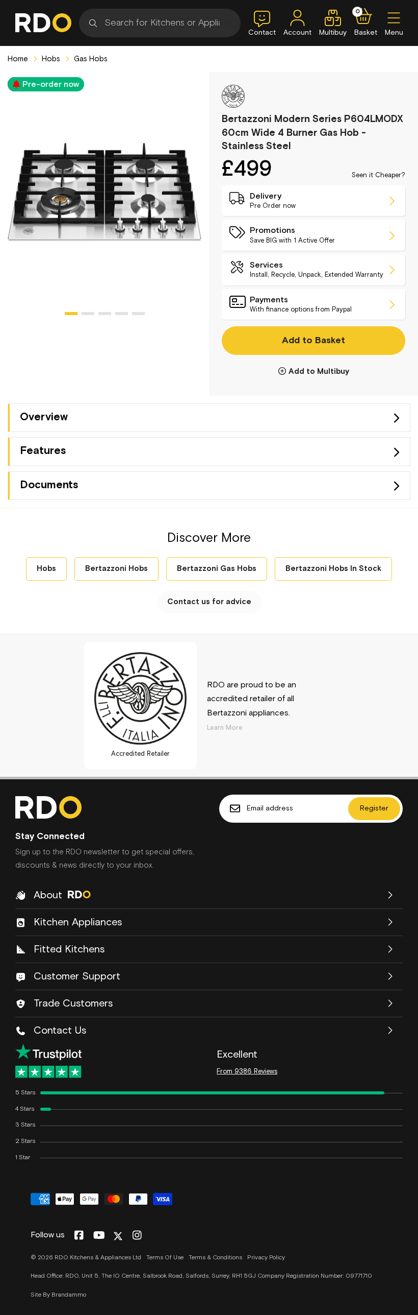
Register (374, 808)
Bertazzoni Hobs (116, 568)
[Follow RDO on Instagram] (136, 1236)
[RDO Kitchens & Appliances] (43, 22)
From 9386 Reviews (247, 1071)
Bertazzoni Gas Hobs (216, 568)
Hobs (50, 59)
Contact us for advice (209, 602)
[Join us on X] (118, 1236)
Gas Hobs (90, 59)
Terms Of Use (165, 1258)
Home (18, 59)
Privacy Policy (266, 1258)
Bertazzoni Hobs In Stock (333, 568)
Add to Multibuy (319, 371)
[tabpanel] (104, 192)
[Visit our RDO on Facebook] (78, 1236)
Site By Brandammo (58, 1295)
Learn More (225, 728)
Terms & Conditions (215, 1258)
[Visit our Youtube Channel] (99, 1236)
